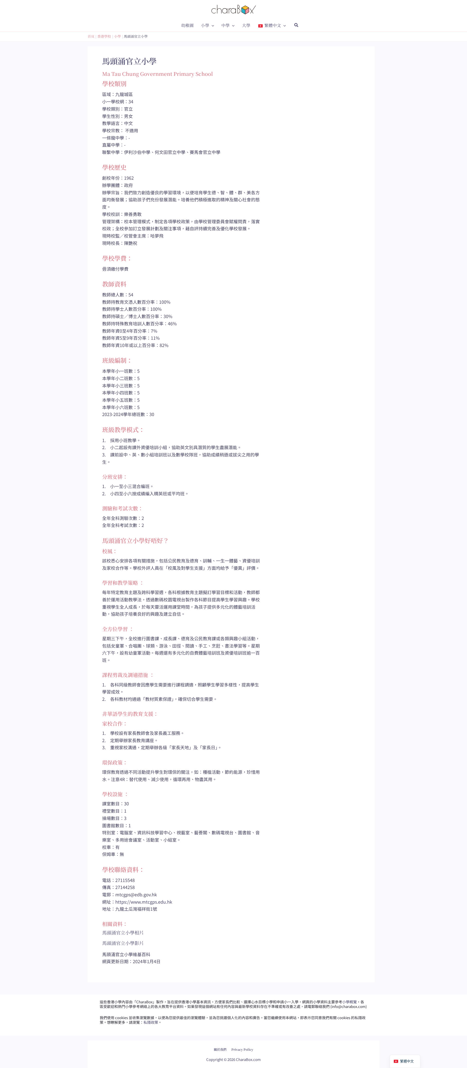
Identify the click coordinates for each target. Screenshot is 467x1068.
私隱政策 (151, 1022)
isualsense (244, 1045)
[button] (211, 25)
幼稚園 (187, 25)
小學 (205, 25)
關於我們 (220, 1049)
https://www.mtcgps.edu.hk (143, 902)
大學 (246, 25)
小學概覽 (349, 1001)
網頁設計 (221, 1045)
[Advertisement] (321, 259)
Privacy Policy (242, 1049)
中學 (225, 25)
